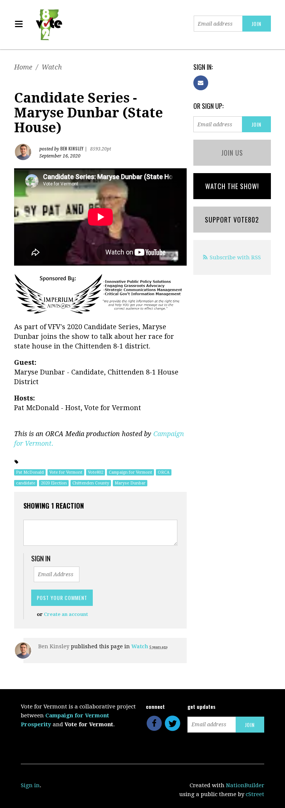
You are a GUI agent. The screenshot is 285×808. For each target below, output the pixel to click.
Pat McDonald (30, 472)
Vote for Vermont (65, 472)
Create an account (66, 614)
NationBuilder (245, 785)
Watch (52, 67)
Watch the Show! (232, 186)
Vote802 (95, 472)
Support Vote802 (232, 219)
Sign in (30, 785)
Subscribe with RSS (235, 257)
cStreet (255, 794)
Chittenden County (90, 483)
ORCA (164, 472)
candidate (25, 483)
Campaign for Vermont (130, 472)
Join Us (232, 153)
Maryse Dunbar (130, 483)
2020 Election (54, 483)
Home (23, 67)
